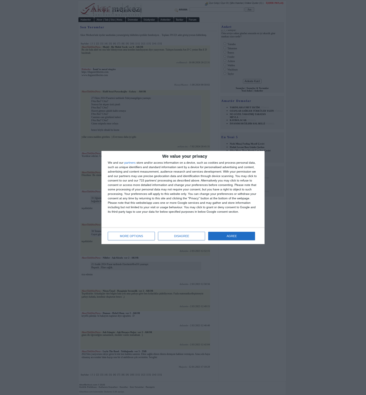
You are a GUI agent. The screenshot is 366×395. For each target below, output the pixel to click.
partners (130, 162)
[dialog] (183, 197)
